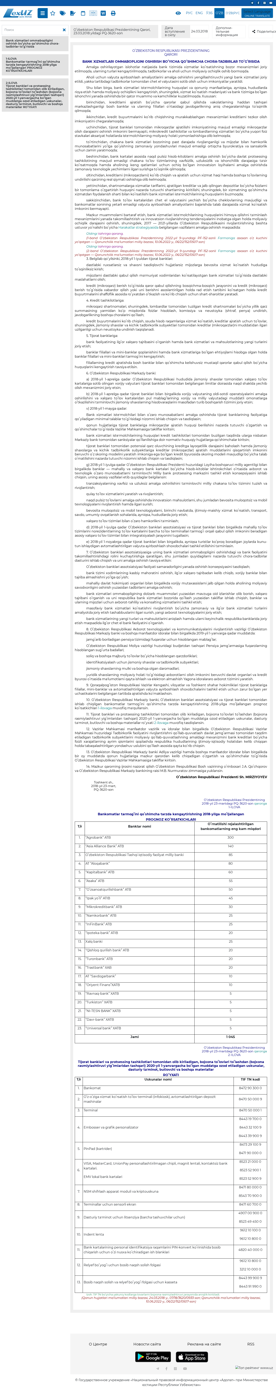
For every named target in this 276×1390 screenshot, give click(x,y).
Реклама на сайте (204, 1344)
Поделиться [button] (265, 31)
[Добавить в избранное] (53, 13)
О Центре (98, 1344)
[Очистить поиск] (64, 30)
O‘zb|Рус (233, 13)
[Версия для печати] (113, 13)
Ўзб (209, 13)
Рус (189, 13)
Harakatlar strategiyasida (138, 227)
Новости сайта (147, 1344)
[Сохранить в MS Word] (103, 13)
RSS (250, 1344)
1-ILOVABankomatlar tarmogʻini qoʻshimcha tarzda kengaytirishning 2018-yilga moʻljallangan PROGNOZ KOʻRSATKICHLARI (33, 65)
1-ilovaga (105, 708)
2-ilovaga (161, 723)
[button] (35, 43)
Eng (199, 13)
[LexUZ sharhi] (73, 13)
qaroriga (260, 803)
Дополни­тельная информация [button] (227, 31)
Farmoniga (227, 238)
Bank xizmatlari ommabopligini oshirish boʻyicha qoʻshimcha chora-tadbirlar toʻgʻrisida (32, 43)
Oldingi (91, 233)
